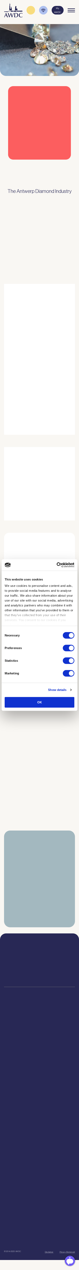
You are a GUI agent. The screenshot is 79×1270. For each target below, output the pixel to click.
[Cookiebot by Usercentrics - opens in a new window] (56, 565)
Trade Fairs (39, 1036)
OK (39, 702)
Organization (39, 1098)
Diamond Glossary (39, 1150)
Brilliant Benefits (39, 1061)
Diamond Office (39, 1031)
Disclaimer (49, 1252)
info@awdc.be (59, 961)
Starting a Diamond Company (39, 1046)
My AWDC (40, 1229)
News (39, 1177)
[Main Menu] (71, 10)
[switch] (68, 648)
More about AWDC (46, 400)
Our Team (39, 1113)
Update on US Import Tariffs (33, 165)
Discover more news (39, 834)
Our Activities (39, 1103)
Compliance (40, 1026)
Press (39, 1182)
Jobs (39, 1108)
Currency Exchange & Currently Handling (39, 1071)
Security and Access (39, 1051)
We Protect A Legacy (39, 1082)
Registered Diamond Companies (39, 1066)
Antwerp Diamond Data (39, 1135)
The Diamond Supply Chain (39, 1145)
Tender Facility (39, 1118)
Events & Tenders (39, 1171)
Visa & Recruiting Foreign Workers (39, 1077)
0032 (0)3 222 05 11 (60, 957)
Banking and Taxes (39, 1041)
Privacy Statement (67, 1252)
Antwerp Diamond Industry (39, 1140)
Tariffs (39, 1056)
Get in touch (39, 1241)
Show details (57, 690)
